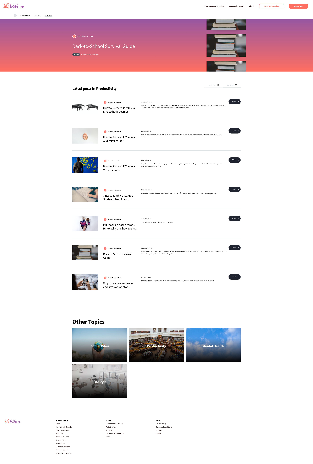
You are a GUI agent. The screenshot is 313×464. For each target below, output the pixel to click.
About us (109, 430)
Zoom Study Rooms (63, 437)
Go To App (298, 6)
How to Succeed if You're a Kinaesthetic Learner (119, 109)
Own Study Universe (63, 450)
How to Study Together (214, 6)
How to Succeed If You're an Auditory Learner (119, 139)
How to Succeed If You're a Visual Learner (119, 168)
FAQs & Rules (111, 427)
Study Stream (61, 440)
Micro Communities (63, 447)
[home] (13, 6)
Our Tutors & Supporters (115, 433)
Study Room (60, 443)
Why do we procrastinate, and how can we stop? (118, 285)
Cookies (159, 430)
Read (234, 101)
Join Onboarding (271, 6)
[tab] (214, 85)
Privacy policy (161, 424)
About (251, 6)
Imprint (158, 433)
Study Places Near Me (64, 453)
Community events (236, 6)
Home (58, 424)
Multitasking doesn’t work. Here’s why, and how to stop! (120, 226)
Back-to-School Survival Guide (103, 46)
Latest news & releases (114, 424)
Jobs (108, 437)
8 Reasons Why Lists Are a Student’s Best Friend (118, 197)
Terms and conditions (164, 427)
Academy (59, 433)
